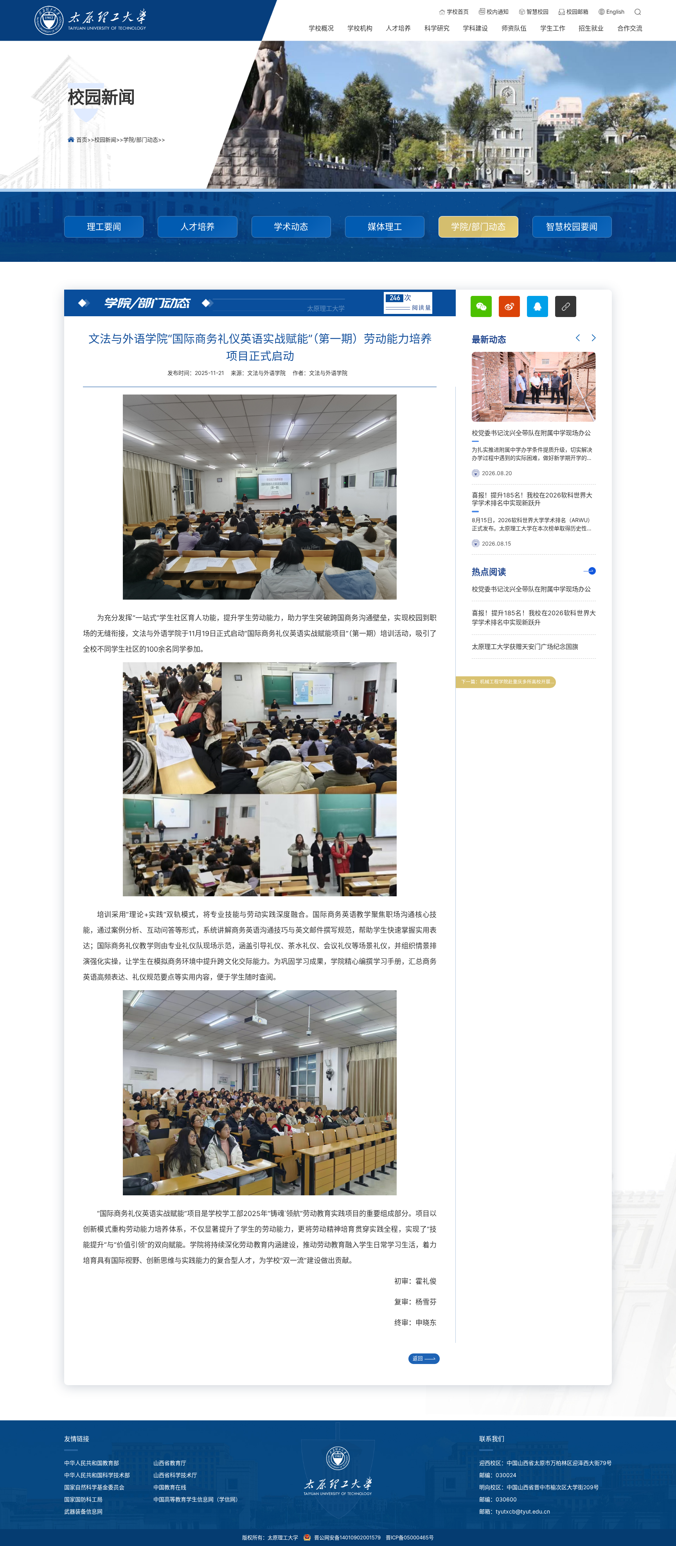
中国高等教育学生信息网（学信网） (197, 1499)
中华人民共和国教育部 (91, 1463)
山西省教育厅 (169, 1463)
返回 (418, 1358)
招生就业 (591, 28)
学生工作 (552, 28)
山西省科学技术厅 (175, 1475)
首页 (81, 139)
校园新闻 (105, 139)
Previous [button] (578, 337)
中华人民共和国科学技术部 (97, 1475)
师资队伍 (514, 28)
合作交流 (629, 28)
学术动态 (291, 227)
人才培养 (398, 28)
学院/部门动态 (140, 139)
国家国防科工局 (83, 1499)
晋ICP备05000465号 (410, 1537)
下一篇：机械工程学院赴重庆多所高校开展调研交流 (508, 682)
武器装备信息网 (83, 1511)
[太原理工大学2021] (90, 20)
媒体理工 (385, 227)
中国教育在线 (169, 1487)
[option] (534, 450)
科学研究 (436, 28)
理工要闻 (104, 227)
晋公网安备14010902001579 (347, 1537)
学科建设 (475, 28)
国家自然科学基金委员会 (94, 1487)
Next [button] (594, 337)
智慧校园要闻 (572, 227)
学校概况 (321, 28)
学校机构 (359, 28)
